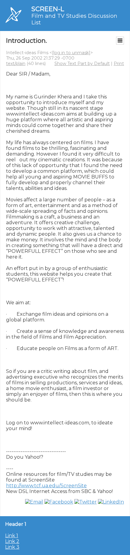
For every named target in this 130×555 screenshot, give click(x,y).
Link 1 (11, 535)
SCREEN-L (47, 9)
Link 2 (12, 541)
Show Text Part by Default (82, 63)
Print (119, 63)
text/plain (15, 63)
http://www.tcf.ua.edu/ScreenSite (46, 485)
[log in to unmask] (71, 52)
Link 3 (12, 547)
